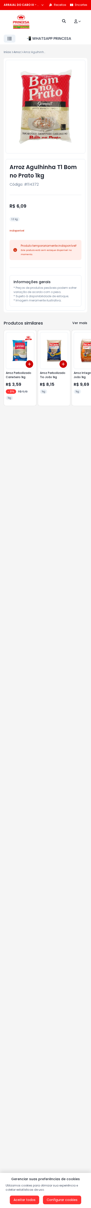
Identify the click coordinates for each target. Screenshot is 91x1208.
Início (7, 52)
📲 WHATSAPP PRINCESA (49, 38)
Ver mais (79, 323)
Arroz (17, 52)
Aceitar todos (24, 1199)
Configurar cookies (62, 1199)
